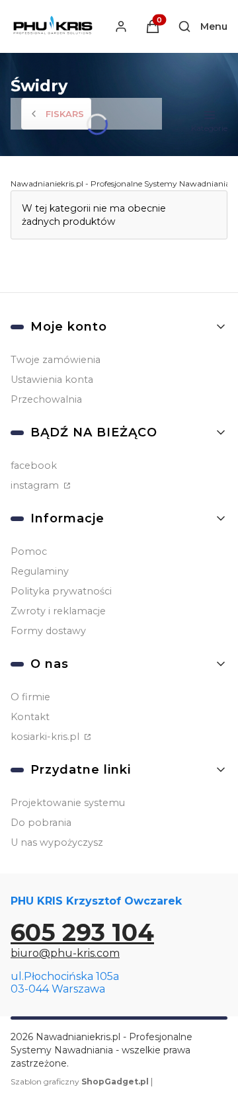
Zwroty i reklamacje (58, 611)
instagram (36, 485)
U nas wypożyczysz (57, 842)
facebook (34, 465)
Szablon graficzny (80, 1081)
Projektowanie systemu (68, 803)
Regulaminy (40, 571)
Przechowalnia (46, 399)
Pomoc (29, 551)
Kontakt (30, 717)
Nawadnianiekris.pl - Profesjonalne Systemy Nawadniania (120, 183)
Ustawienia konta (52, 380)
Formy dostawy (48, 631)
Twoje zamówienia (55, 360)
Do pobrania (41, 823)
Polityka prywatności (61, 591)
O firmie (30, 697)
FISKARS (65, 113)
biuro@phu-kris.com (65, 953)
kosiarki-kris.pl (46, 737)
